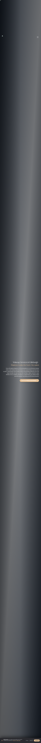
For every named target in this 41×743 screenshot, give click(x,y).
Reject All (31, 740)
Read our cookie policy (16, 740)
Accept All (37, 740)
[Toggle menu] (37, 37)
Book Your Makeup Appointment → (29, 380)
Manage (27, 740)
